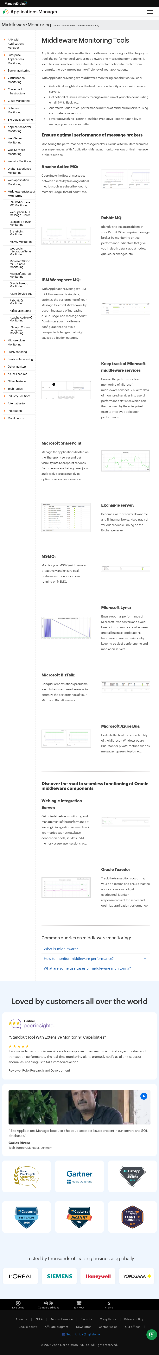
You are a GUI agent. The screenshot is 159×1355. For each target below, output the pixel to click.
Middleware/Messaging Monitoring (21, 193)
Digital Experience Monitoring (19, 170)
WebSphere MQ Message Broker (20, 214)
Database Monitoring (15, 110)
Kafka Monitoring (20, 310)
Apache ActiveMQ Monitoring (21, 319)
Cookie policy (28, 1327)
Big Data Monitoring (20, 119)
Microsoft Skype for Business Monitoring (20, 264)
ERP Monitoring (17, 351)
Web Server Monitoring (15, 140)
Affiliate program (56, 1327)
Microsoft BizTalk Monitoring (20, 275)
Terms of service (62, 1319)
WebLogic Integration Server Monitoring (21, 251)
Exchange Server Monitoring (20, 223)
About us (22, 1319)
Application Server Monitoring (19, 129)
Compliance (108, 1319)
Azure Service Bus (21, 293)
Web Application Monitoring (18, 182)
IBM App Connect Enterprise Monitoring (21, 330)
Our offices (132, 1327)
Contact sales (108, 1327)
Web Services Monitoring (16, 151)
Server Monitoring (19, 70)
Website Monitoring (20, 161)
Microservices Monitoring (16, 342)
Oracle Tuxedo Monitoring (19, 285)
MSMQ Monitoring (21, 241)
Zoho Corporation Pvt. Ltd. (71, 1344)
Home (56, 25)
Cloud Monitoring (19, 100)
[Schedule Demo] (151, 1334)
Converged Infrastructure (16, 91)
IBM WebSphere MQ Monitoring (20, 204)
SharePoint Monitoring (16, 233)
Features (65, 25)
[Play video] (143, 1096)
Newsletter (83, 1327)
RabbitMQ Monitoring (16, 302)
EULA (39, 1319)
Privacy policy (133, 1319)
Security (86, 1319)
